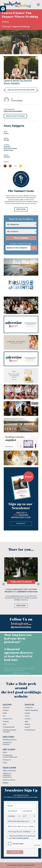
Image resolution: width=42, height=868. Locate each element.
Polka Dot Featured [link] (21, 582)
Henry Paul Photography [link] (13, 111)
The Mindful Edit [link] (8, 727)
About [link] (5, 752)
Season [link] (27, 727)
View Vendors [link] (21, 238)
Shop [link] (4, 724)
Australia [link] (7, 147)
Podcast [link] (6, 721)
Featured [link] (6, 26)
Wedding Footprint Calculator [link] (9, 731)
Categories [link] (29, 707)
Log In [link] (5, 762)
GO (33, 248)
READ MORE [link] (21, 209)
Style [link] (26, 721)
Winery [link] (6, 140)
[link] (3, 9)
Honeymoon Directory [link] (7, 743)
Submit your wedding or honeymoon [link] (7, 775)
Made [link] (5, 713)
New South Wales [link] (10, 148)
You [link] (4, 716)
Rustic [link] (6, 133)
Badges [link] (5, 783)
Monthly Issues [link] (30, 730)
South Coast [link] (8, 150)
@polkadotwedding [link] (21, 627)
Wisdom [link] (6, 710)
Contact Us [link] (7, 760)
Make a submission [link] (9, 770)
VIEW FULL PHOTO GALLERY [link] (15, 116)
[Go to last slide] (4, 584)
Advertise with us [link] (9, 780)
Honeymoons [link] (7, 719)
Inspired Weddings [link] (21, 26)
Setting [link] (27, 724)
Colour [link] (27, 716)
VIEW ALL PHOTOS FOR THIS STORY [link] (21, 90)
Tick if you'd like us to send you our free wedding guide (22, 837)
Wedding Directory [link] (10, 740)
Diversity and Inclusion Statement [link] (10, 756)
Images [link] (27, 713)
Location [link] (28, 719)
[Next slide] (38, 584)
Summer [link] (7, 157)
